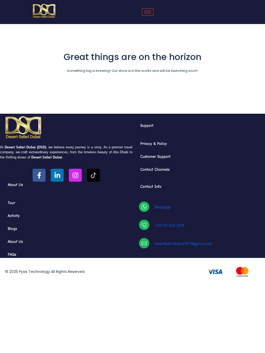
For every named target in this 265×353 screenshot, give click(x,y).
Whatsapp (162, 207)
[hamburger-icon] (147, 12)
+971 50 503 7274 (169, 225)
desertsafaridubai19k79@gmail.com (183, 243)
